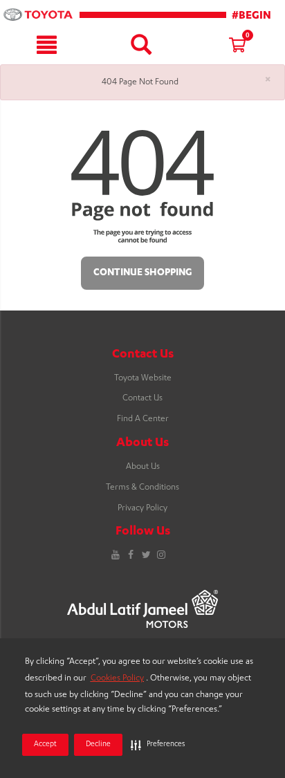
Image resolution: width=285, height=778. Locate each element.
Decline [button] (98, 745)
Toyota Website (143, 378)
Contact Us (142, 398)
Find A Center (143, 419)
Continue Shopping (142, 273)
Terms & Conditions (142, 487)
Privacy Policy (142, 508)
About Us (143, 467)
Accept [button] (45, 745)
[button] (157, 745)
